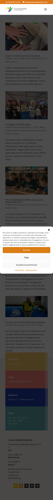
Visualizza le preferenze (26, 265)
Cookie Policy (19, 269)
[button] (49, 229)
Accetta (26, 250)
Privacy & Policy (31, 269)
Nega (26, 257)
